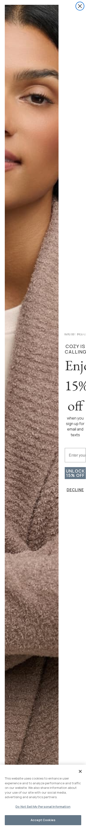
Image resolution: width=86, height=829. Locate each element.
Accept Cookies (43, 820)
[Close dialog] (80, 6)
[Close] (80, 771)
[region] (43, 797)
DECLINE (75, 489)
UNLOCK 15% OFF (75, 473)
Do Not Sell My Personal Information (43, 806)
